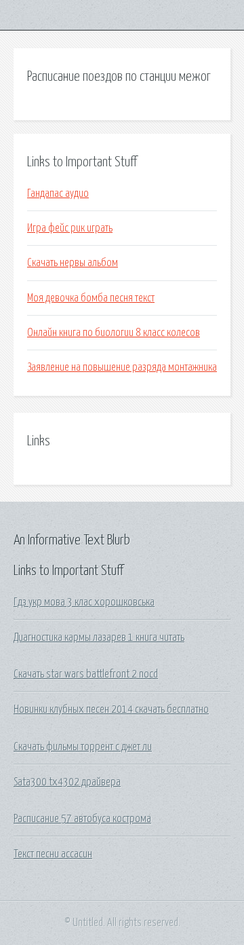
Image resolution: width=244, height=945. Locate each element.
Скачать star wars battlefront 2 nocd (86, 674)
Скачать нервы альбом (72, 262)
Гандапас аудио (58, 193)
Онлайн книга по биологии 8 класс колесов (113, 332)
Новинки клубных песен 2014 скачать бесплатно (111, 709)
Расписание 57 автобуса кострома (82, 818)
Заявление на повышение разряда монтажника (122, 367)
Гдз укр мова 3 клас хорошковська (84, 602)
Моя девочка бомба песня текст (91, 298)
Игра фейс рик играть (70, 228)
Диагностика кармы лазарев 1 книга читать (99, 637)
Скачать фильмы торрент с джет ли (83, 746)
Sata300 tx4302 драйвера (67, 782)
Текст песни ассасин (53, 854)
